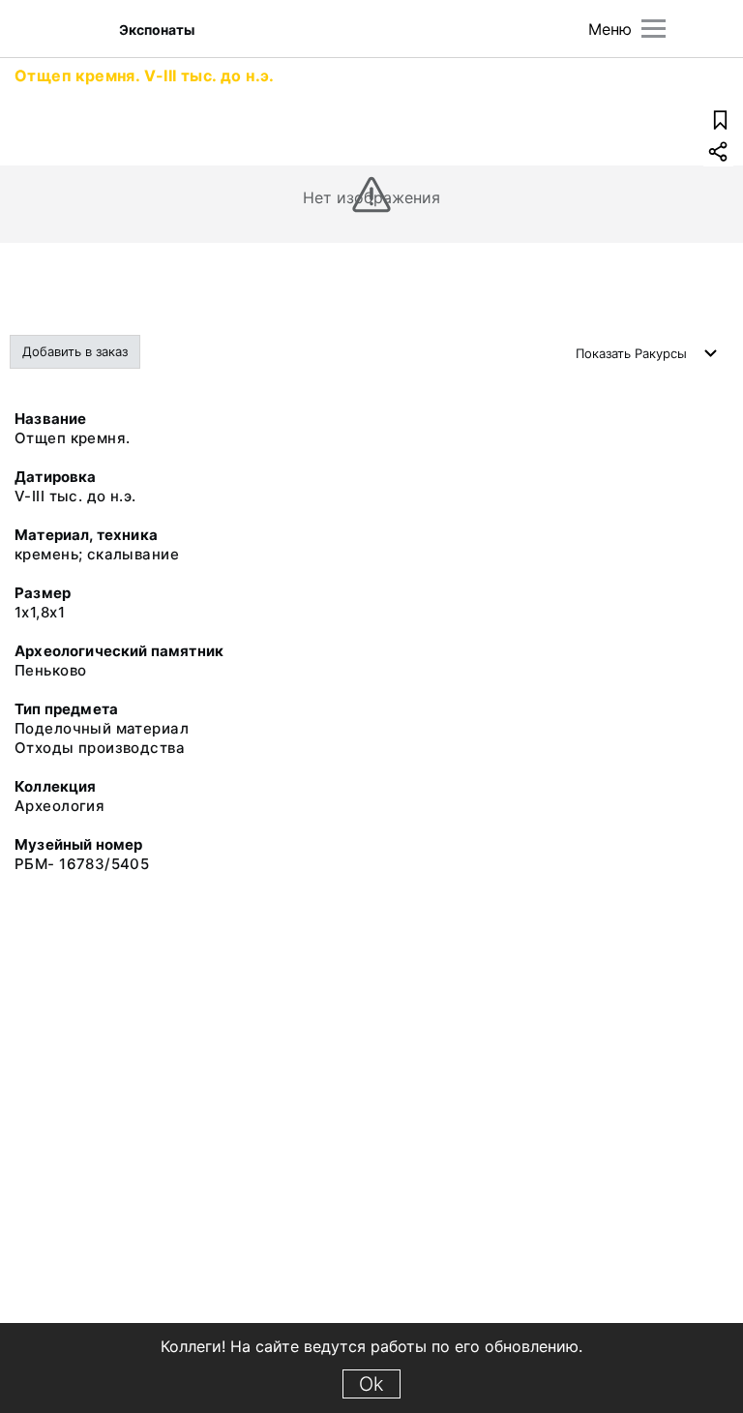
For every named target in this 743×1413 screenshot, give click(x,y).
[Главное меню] (653, 28)
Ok (371, 1384)
